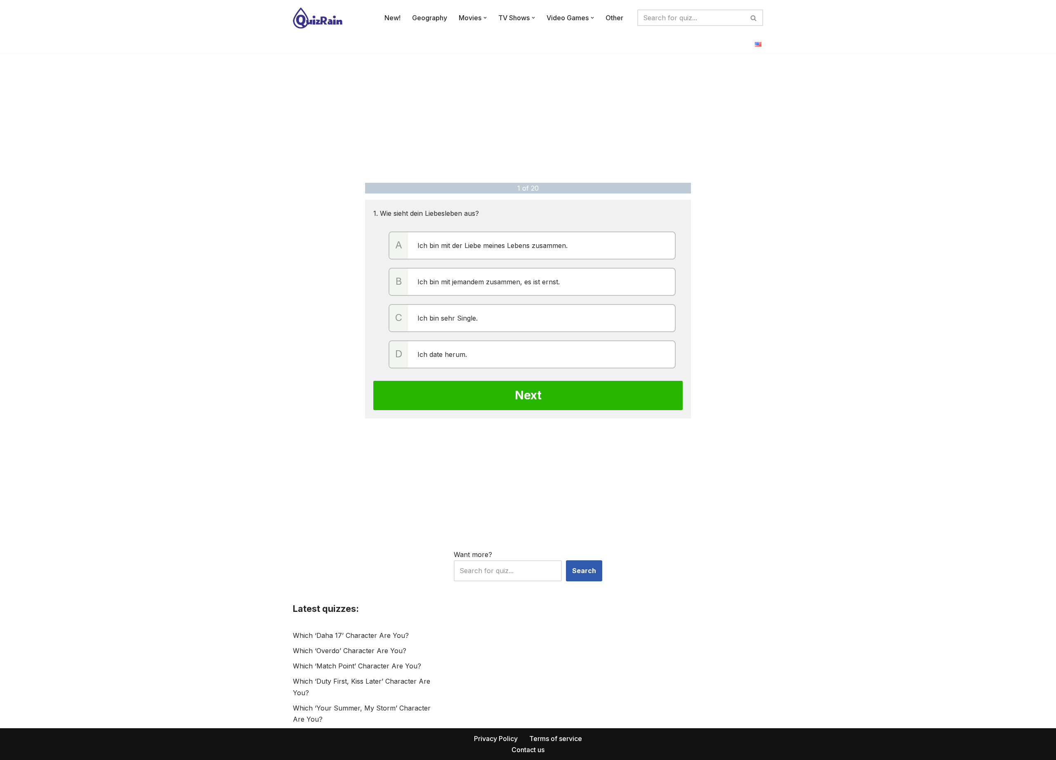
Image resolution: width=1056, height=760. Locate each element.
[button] (485, 17)
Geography (429, 18)
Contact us (528, 750)
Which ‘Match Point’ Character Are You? (357, 666)
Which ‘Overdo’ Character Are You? (349, 651)
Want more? (473, 554)
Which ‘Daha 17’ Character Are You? (351, 635)
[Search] (754, 17)
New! (392, 18)
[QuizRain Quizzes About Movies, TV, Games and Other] (317, 17)
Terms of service (555, 738)
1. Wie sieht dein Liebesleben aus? (426, 213)
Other (614, 18)
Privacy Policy (496, 738)
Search (584, 570)
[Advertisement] (528, 117)
